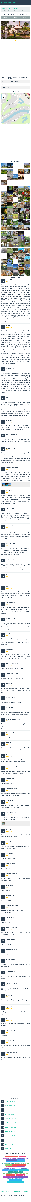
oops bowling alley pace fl (12, 1161)
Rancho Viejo (15, 8)
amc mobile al (10, 1178)
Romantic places (15, 1191)
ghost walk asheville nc (19, 1178)
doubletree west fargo (14, 1170)
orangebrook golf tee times (9, 1173)
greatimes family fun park (8, 1163)
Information (6, 17)
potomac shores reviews (22, 1173)
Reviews (25, 17)
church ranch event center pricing (15, 1171)
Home (3, 8)
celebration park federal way (21, 1176)
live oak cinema (21, 1160)
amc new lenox (22, 1156)
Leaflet (28, 123)
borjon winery (21, 1161)
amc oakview (8, 1165)
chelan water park (21, 1166)
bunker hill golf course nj (9, 1158)
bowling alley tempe (20, 1175)
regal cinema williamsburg (8, 1176)
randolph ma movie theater (10, 1168)
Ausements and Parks (8, 2)
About (7, 1191)
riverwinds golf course (22, 1168)
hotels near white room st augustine (15, 1181)
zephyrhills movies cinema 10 (19, 1165)
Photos (15, 17)
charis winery (6, 1170)
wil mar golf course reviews (21, 1158)
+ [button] (3, 95)
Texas (8, 8)
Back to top (25, 1191)
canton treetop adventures (15, 1180)
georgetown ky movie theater (12, 1156)
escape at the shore (11, 1175)
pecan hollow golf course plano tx (21, 1163)
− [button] (3, 97)
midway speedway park (11, 1166)
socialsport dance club (11, 1160)
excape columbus (24, 1170)
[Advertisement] (15, 59)
